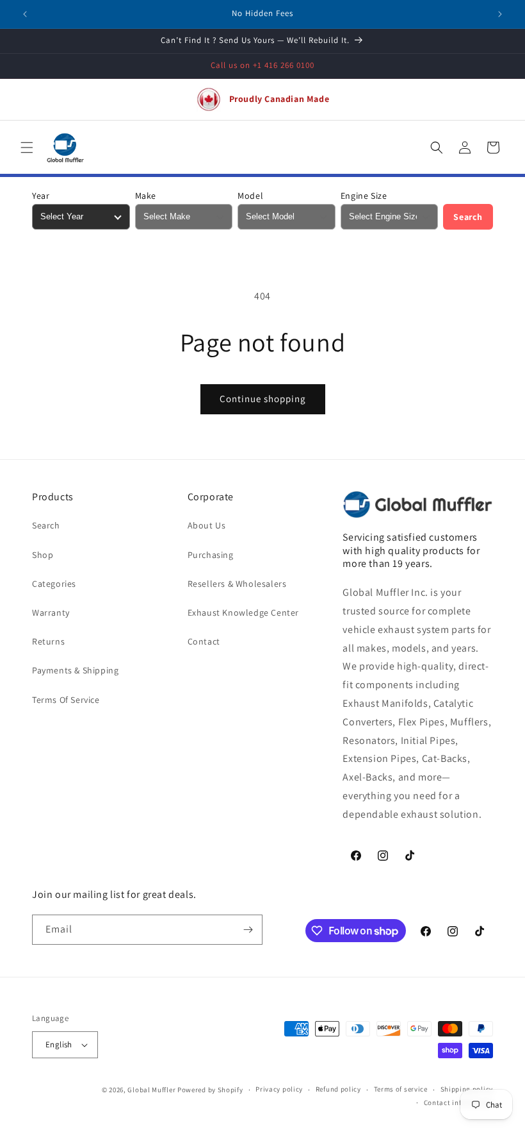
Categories (54, 583)
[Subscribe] (248, 930)
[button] (27, 147)
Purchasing (211, 555)
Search (468, 217)
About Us (207, 525)
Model (250, 195)
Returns (48, 641)
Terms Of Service (66, 699)
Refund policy (338, 1089)
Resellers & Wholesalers (237, 583)
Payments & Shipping (75, 670)
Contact (204, 641)
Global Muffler (151, 1089)
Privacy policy (279, 1089)
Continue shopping (263, 399)
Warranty (51, 612)
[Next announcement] (500, 14)
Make (145, 195)
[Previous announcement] (25, 14)
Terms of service (401, 1089)
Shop (42, 555)
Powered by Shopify (210, 1089)
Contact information (458, 1102)
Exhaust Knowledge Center (243, 612)
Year (40, 195)
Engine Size (364, 195)
